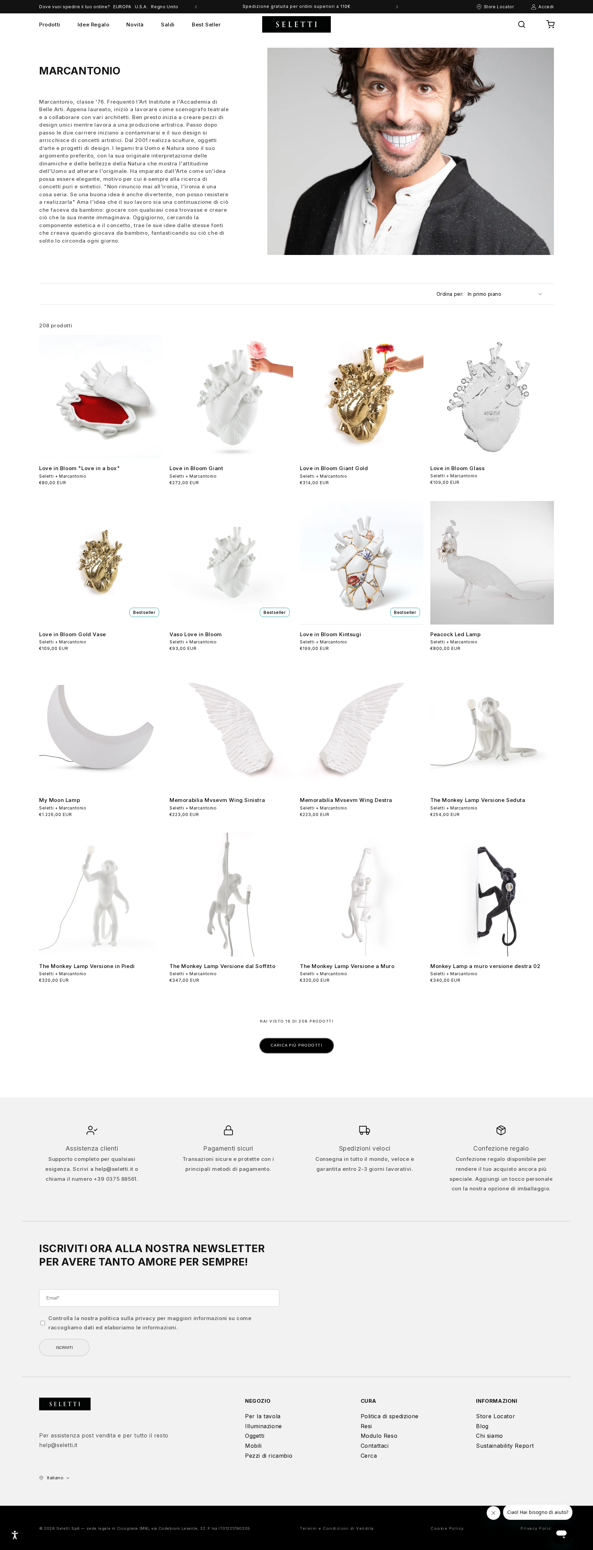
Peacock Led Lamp (455, 634)
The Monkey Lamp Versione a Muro (347, 966)
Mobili (253, 1445)
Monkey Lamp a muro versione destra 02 (485, 966)
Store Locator (495, 1416)
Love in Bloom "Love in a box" (79, 468)
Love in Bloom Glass (457, 468)
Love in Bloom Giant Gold (334, 468)
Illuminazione (263, 1426)
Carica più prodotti (297, 1045)
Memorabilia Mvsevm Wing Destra (346, 800)
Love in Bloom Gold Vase (72, 634)
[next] (397, 6)
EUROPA (122, 6)
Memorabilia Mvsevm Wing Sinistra (217, 800)
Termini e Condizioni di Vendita (337, 1528)
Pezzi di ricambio (268, 1455)
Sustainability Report (505, 1445)
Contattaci (375, 1445)
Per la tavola (263, 1416)
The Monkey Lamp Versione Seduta (477, 800)
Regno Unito (164, 6)
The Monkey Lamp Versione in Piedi (87, 966)
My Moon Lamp (59, 800)
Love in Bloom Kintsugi (330, 634)
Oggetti (254, 1435)
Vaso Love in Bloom (196, 634)
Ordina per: (450, 294)
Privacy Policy (537, 1528)
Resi (366, 1426)
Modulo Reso (379, 1435)
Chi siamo (489, 1435)
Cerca (369, 1455)
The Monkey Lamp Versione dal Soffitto (222, 966)
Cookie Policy (447, 1528)
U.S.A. (141, 6)
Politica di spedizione (390, 1416)
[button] (521, 24)
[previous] (196, 6)
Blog (482, 1426)
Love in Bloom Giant (196, 468)
